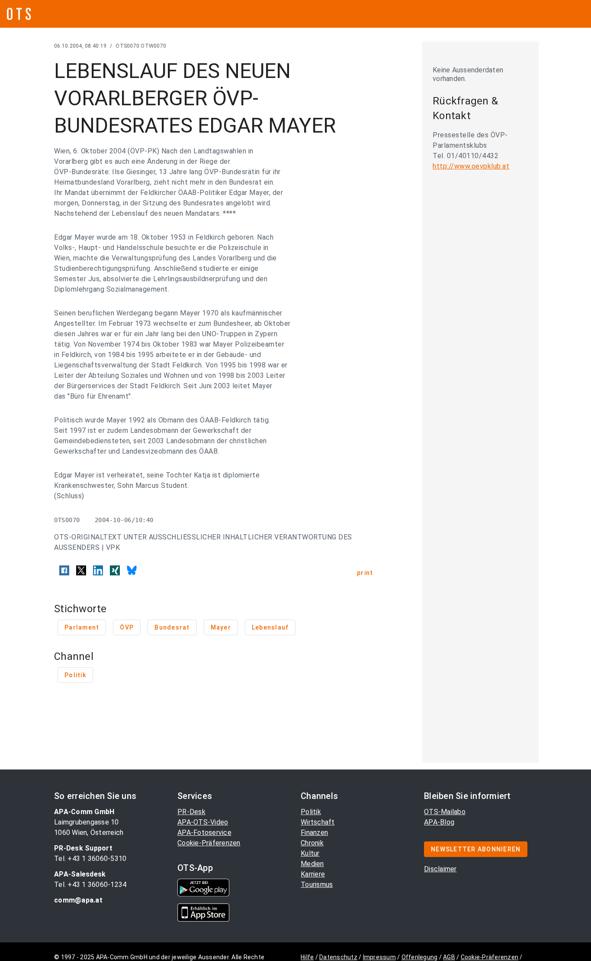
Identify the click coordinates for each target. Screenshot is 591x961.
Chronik (312, 843)
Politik (311, 812)
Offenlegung (419, 957)
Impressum (379, 957)
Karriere (313, 874)
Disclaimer (440, 869)
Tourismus (317, 884)
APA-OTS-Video (202, 822)
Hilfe (307, 957)
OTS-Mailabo (445, 812)
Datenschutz (338, 957)
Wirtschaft (318, 822)
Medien (312, 864)
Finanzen (314, 832)
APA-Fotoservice (204, 832)
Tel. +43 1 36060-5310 (90, 858)
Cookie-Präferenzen (209, 843)
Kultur (310, 853)
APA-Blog (439, 822)
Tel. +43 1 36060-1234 (90, 884)
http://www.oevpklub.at (471, 166)
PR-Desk (191, 812)
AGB (449, 957)
